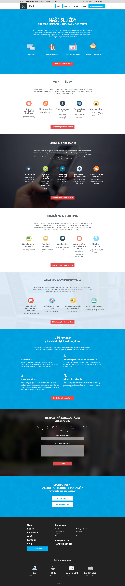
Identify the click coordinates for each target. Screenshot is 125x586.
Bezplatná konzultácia (96, 6)
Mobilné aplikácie (52, 54)
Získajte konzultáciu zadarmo (62, 398)
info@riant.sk (88, 1)
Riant (27, 6)
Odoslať (62, 463)
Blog (29, 543)
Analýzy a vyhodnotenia (94, 54)
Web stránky (31, 54)
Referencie (67, 6)
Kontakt (83, 6)
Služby (59, 6)
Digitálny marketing (73, 54)
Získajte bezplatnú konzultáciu (62, 127)
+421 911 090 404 (100, 1)
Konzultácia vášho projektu (62, 63)
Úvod (29, 525)
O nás (76, 6)
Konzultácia (37, 548)
